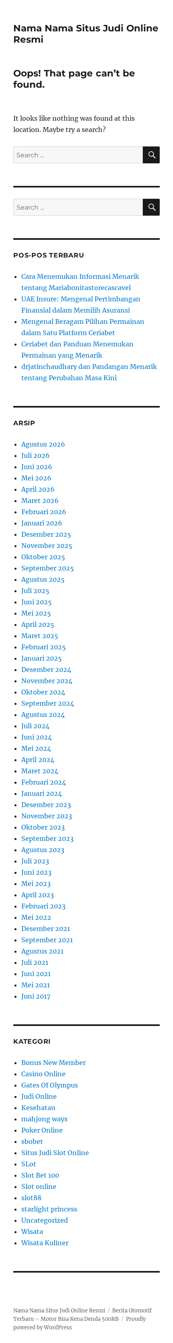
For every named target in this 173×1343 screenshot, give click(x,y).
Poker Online (42, 1130)
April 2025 (37, 624)
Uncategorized (44, 1220)
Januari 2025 (41, 658)
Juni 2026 (36, 467)
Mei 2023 (36, 884)
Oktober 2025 (43, 557)
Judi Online (39, 1096)
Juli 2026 (35, 455)
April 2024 (37, 760)
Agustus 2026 (43, 444)
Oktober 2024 (43, 692)
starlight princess (49, 1209)
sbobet (32, 1141)
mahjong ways (44, 1119)
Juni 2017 (35, 996)
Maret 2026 (40, 500)
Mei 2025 (36, 613)
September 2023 (47, 838)
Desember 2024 (46, 669)
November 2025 (46, 546)
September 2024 (47, 703)
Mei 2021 (35, 985)
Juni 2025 (36, 602)
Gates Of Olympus (49, 1085)
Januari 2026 (41, 523)
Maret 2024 (39, 771)
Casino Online (43, 1074)
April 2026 (38, 489)
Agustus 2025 (43, 579)
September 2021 (47, 940)
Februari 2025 (43, 647)
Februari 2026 (43, 512)
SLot (28, 1164)
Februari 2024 (43, 782)
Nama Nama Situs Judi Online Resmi (59, 1310)
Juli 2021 (34, 962)
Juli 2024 (35, 726)
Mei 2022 (36, 917)
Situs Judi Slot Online (55, 1153)
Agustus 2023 (42, 850)
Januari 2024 (41, 793)
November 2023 (46, 816)
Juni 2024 (36, 737)
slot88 (31, 1198)
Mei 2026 (36, 478)
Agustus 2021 (42, 951)
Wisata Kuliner (44, 1243)
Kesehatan (38, 1108)
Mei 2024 (36, 748)
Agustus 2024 (43, 715)
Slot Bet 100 (40, 1175)
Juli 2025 (35, 591)
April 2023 (37, 895)
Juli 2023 (35, 861)
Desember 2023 (46, 805)
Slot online (38, 1186)
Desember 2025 (46, 534)
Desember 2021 (45, 929)
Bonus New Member (53, 1063)
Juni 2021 (36, 974)
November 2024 (46, 681)
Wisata (32, 1232)
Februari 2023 (43, 906)
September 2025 (47, 568)
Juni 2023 (36, 872)
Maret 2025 (39, 636)
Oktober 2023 (43, 827)
